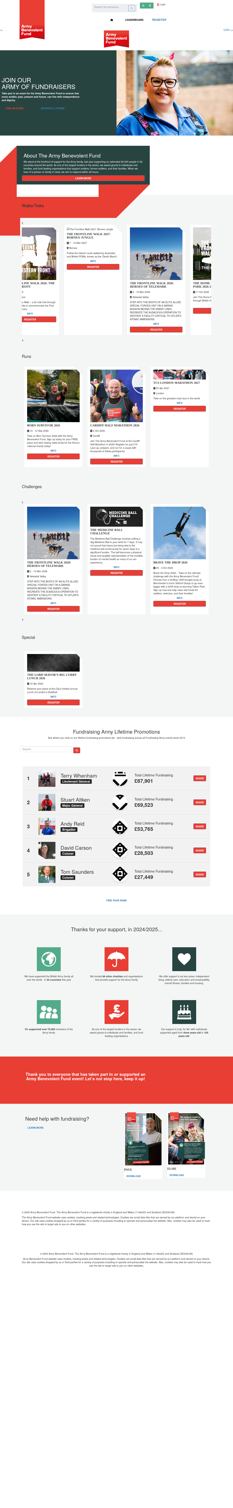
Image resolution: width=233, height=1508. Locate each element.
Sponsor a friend (52, 108)
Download (133, 1176)
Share (200, 778)
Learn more (83, 178)
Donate (116, 1089)
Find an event (15, 108)
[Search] (131, 8)
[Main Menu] (1, 30)
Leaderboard (134, 19)
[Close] (231, 30)
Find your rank (116, 900)
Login (162, 4)
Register (159, 20)
